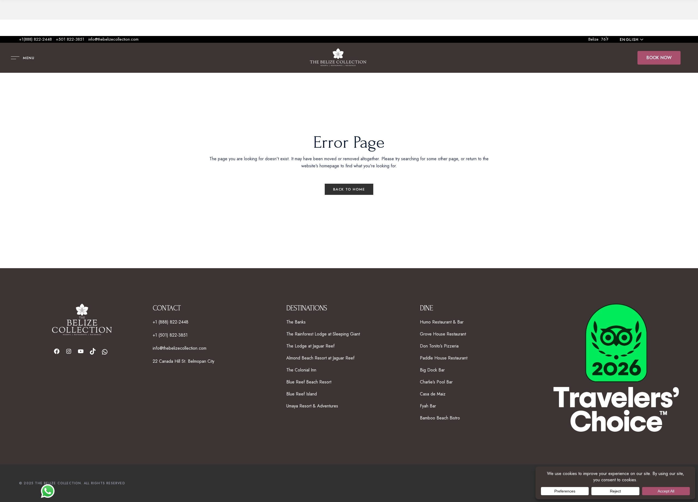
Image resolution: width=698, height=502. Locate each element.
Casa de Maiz (433, 394)
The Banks (296, 322)
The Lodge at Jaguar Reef (310, 346)
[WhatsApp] (104, 352)
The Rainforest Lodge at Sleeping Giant (323, 334)
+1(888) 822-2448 (35, 39)
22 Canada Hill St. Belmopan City (183, 361)
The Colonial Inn (301, 370)
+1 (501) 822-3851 (170, 335)
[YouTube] (80, 351)
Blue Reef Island (301, 394)
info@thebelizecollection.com (113, 39)
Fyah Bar (428, 406)
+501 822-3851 (70, 39)
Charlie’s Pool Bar (436, 382)
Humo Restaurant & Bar (442, 322)
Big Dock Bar (432, 370)
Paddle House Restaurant (443, 358)
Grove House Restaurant (443, 334)
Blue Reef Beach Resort (308, 382)
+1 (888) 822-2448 (170, 322)
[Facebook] (56, 351)
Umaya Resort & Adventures (312, 406)
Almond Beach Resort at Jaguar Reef (320, 358)
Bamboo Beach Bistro (440, 418)
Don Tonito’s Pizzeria (439, 346)
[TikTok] (92, 351)
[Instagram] (68, 351)
